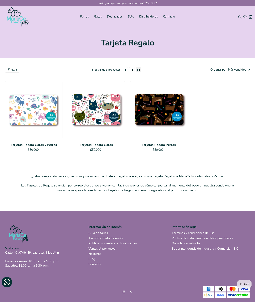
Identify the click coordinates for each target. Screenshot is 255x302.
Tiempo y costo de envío (105, 238)
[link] (125, 69)
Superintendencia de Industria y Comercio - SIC (205, 248)
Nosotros (94, 254)
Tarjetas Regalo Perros (159, 145)
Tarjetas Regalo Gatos (96, 145)
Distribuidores (148, 17)
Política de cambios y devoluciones (112, 243)
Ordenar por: (218, 70)
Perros (84, 17)
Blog (91, 259)
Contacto (169, 17)
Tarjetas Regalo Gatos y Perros (34, 145)
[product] (33, 109)
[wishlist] (245, 17)
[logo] (17, 17)
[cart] (250, 17)
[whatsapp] (131, 291)
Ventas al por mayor (102, 248)
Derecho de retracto (186, 243)
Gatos (98, 17)
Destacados (115, 17)
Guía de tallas (98, 233)
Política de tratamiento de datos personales (202, 238)
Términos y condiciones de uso (193, 233)
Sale (131, 17)
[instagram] (124, 291)
